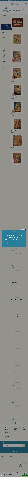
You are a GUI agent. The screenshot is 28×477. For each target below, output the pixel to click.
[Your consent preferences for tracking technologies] (1, 475)
